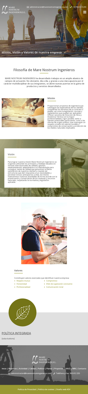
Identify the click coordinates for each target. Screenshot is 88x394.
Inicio (4, 368)
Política (41, 368)
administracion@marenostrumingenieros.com (49, 7)
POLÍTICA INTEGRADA (16, 333)
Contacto (82, 368)
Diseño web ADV (63, 389)
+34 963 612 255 (79, 7)
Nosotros (12, 368)
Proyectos (58, 368)
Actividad (23, 368)
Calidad (32, 368)
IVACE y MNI (71, 368)
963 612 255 (75, 373)
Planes (49, 368)
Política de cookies (46, 389)
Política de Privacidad (27, 389)
